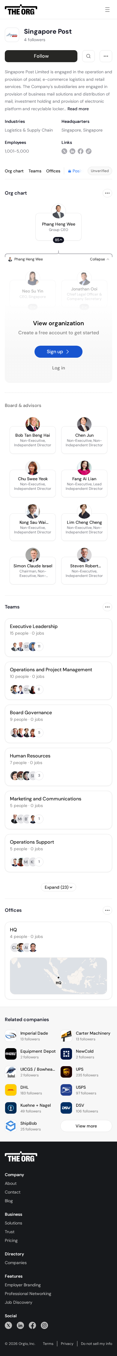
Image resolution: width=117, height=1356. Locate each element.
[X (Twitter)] (8, 1325)
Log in (58, 368)
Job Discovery (18, 1302)
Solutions (13, 1223)
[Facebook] (32, 1325)
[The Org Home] (21, 9)
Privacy (67, 1343)
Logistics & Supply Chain (29, 130)
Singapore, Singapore (82, 130)
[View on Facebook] (80, 151)
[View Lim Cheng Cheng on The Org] (84, 511)
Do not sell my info (96, 1343)
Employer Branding (23, 1285)
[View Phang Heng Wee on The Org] (58, 211)
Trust (9, 1231)
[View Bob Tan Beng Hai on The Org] (32, 424)
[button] (58, 227)
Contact (12, 1192)
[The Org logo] (21, 1156)
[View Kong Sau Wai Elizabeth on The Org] (32, 511)
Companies (16, 1262)
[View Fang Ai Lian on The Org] (84, 467)
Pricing (11, 1240)
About (10, 1183)
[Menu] (107, 9)
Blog (9, 1200)
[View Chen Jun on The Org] (84, 424)
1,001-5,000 (17, 151)
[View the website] (89, 151)
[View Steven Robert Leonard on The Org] (84, 555)
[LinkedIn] (20, 1325)
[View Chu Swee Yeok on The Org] (32, 467)
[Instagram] (44, 1325)
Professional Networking (28, 1293)
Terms (48, 1343)
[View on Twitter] (64, 151)
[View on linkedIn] (72, 151)
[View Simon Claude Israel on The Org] (32, 555)
